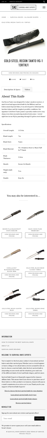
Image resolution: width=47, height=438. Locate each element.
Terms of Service (37, 431)
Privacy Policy (25, 433)
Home (4, 17)
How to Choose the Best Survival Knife (18, 342)
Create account (16, 1)
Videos (27, 89)
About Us (5, 346)
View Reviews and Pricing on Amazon (23, 73)
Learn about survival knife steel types (23, 395)
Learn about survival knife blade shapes (23, 399)
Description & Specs (12, 89)
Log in (4, 1)
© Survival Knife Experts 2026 (18, 431)
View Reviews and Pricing (12, 235)
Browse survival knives (23, 403)
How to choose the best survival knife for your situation (23, 391)
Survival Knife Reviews (11, 349)
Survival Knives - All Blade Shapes (24, 17)
